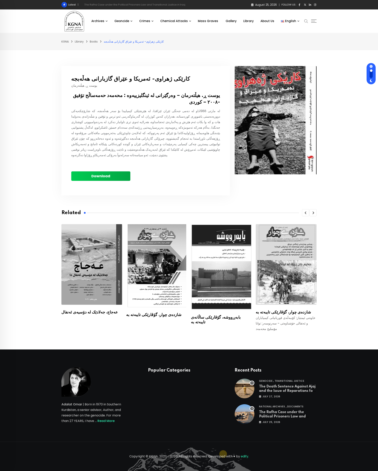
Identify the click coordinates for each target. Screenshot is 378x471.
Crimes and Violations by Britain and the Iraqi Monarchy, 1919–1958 (126, 5)
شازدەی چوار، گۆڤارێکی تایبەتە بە (154, 315)
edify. (245, 456)
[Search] (306, 21)
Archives (97, 21)
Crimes (144, 21)
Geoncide (121, 21)
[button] (305, 212)
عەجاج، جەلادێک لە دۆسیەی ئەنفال (89, 312)
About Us (267, 21)
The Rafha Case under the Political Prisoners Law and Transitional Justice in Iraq (282, 416)
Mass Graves (208, 21)
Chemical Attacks (174, 21)
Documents (295, 406)
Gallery (231, 21)
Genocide (265, 381)
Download (100, 176)
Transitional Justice (289, 381)
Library (248, 21)
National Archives (272, 406)
